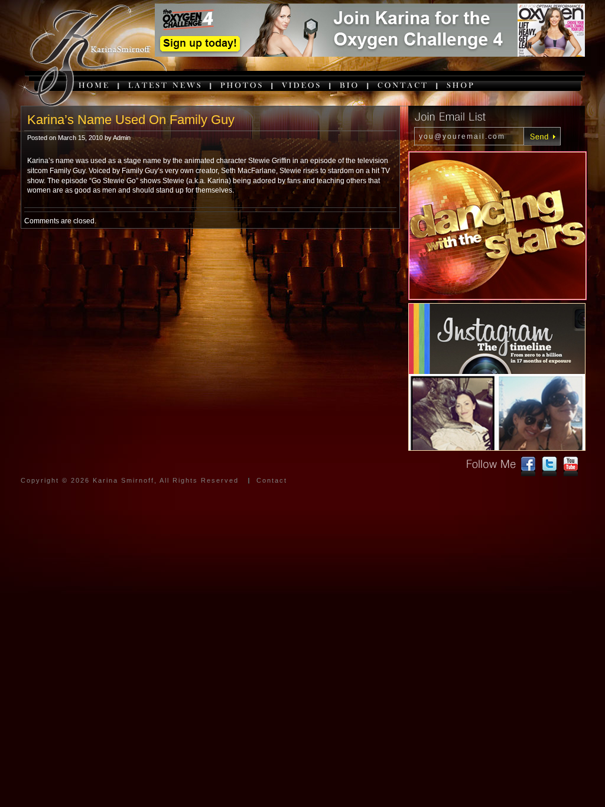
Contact (271, 480)
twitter (549, 467)
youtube (571, 467)
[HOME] (94, 84)
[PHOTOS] (242, 84)
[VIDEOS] (302, 84)
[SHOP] (461, 84)
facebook (528, 467)
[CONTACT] (403, 84)
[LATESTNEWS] (165, 84)
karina (91, 57)
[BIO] (350, 84)
